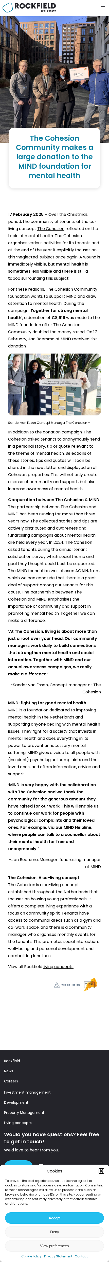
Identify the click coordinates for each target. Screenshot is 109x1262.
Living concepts (18, 1122)
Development (16, 1102)
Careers (11, 1081)
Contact (81, 1256)
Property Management (24, 1112)
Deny (54, 1232)
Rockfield (12, 1060)
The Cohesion (50, 229)
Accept (54, 1218)
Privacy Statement (58, 1256)
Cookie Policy (31, 1256)
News (8, 1071)
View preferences (54, 1246)
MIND (71, 296)
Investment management (27, 1092)
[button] (101, 1170)
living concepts (58, 967)
